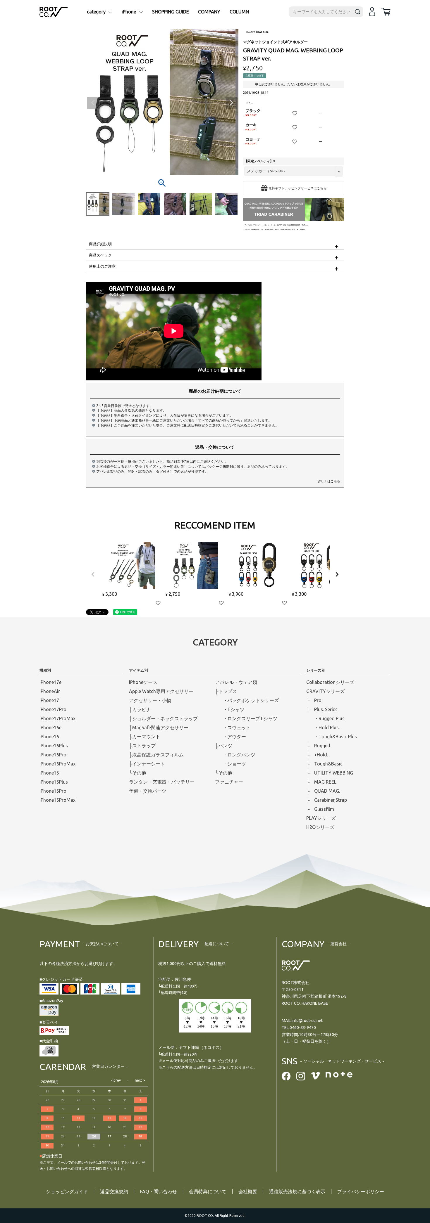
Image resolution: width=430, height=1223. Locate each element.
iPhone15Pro (52, 791)
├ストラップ (142, 745)
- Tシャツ (230, 709)
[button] (93, 574)
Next (231, 103)
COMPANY (209, 11)
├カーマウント (144, 736)
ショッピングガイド (67, 1191)
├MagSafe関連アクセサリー (158, 727)
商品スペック (100, 255)
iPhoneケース (143, 682)
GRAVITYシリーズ (259, 229)
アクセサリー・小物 (259, 225)
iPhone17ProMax (57, 718)
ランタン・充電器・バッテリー (162, 781)
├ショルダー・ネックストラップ (163, 718)
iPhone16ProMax (57, 763)
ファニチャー (229, 781)
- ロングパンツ (235, 754)
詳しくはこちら (329, 481)
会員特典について (207, 1191)
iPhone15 (49, 772)
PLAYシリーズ (321, 818)
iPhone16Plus (53, 745)
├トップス (226, 691)
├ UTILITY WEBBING (329, 772)
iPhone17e (50, 682)
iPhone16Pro (52, 754)
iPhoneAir (49, 691)
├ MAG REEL (321, 781)
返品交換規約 (114, 1191)
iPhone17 (49, 700)
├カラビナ (140, 709)
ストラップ (271, 225)
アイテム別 (248, 225)
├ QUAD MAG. (323, 791)
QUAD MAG (269, 229)
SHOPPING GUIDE (170, 11)
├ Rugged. (318, 745)
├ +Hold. (317, 754)
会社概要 (247, 1191)
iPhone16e (50, 727)
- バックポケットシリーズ (247, 700)
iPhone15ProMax (57, 800)
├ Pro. (314, 700)
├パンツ (223, 745)
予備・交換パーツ (147, 791)
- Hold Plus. (323, 727)
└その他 (137, 772)
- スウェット (233, 727)
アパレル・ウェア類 (236, 682)
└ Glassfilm (320, 809)
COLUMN (239, 11)
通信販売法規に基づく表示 (297, 1191)
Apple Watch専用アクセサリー (161, 691)
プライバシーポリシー (360, 1191)
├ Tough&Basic (324, 763)
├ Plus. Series (322, 709)
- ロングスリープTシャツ (246, 718)
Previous (93, 103)
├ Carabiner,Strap (326, 800)
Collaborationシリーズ (330, 682)
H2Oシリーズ (320, 827)
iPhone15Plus (53, 781)
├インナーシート (147, 763)
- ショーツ (230, 763)
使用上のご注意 (102, 266)
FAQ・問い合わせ (158, 1191)
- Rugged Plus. (325, 718)
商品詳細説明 (100, 244)
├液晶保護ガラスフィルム (156, 754)
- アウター (230, 736)
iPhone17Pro (52, 709)
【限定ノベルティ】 (260, 161)
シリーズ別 (248, 229)
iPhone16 (49, 736)
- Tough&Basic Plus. (332, 736)
